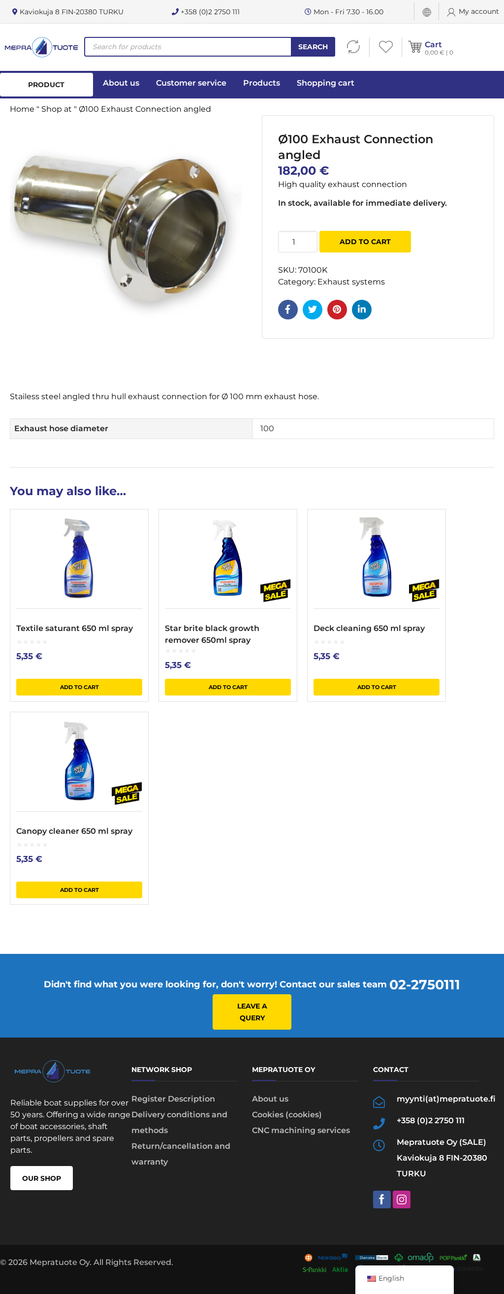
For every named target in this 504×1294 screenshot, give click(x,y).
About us (121, 83)
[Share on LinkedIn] (362, 309)
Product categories (46, 88)
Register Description (173, 1099)
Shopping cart (325, 83)
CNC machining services (301, 1130)
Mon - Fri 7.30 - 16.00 (347, 11)
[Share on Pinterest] (337, 309)
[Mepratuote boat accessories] (41, 47)
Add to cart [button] (79, 687)
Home (22, 109)
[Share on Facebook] (288, 309)
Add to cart (365, 241)
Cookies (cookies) (287, 1114)
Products (261, 83)
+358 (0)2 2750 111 (209, 11)
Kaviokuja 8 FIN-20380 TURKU (71, 11)
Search (313, 46)
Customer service (191, 83)
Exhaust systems (351, 281)
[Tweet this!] (312, 309)
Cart (433, 44)
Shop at (56, 109)
